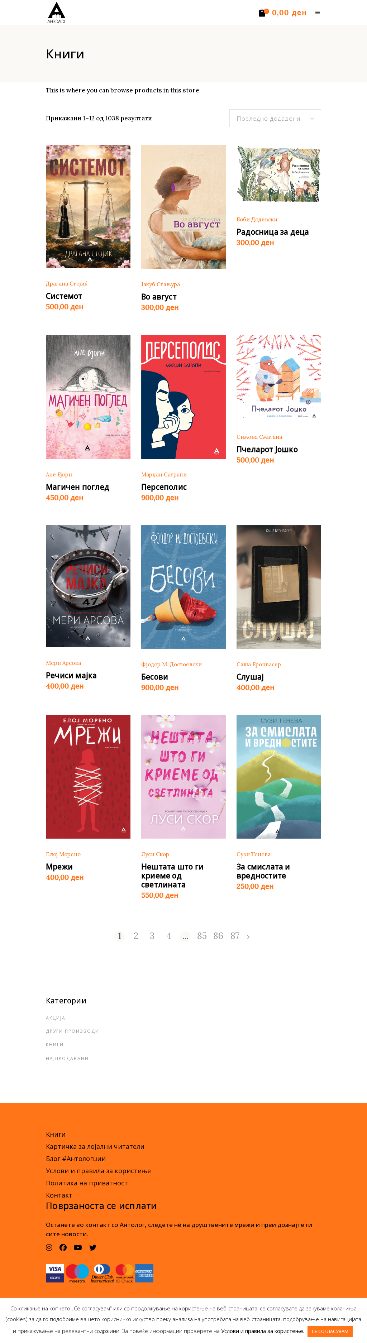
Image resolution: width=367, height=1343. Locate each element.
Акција (56, 1018)
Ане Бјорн (59, 474)
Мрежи (59, 867)
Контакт (59, 1195)
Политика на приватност (87, 1183)
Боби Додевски (257, 219)
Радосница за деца (273, 232)
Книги (55, 1044)
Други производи (72, 1031)
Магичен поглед (77, 487)
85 (202, 936)
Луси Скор (155, 854)
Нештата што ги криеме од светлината (172, 875)
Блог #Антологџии (76, 1158)
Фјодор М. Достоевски (171, 664)
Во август (159, 297)
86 (218, 936)
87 (234, 936)
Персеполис (164, 487)
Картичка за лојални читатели (95, 1146)
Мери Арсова (63, 662)
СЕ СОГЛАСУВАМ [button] (330, 1331)
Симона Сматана (259, 436)
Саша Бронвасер (259, 664)
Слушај (250, 677)
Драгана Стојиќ (66, 283)
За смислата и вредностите (263, 871)
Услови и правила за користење (98, 1170)
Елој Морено (63, 854)
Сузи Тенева (254, 854)
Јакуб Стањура (160, 284)
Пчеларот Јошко (267, 449)
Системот (64, 296)
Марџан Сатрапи (164, 474)
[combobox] (275, 118)
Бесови (154, 677)
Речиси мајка (71, 675)
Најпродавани (67, 1058)
